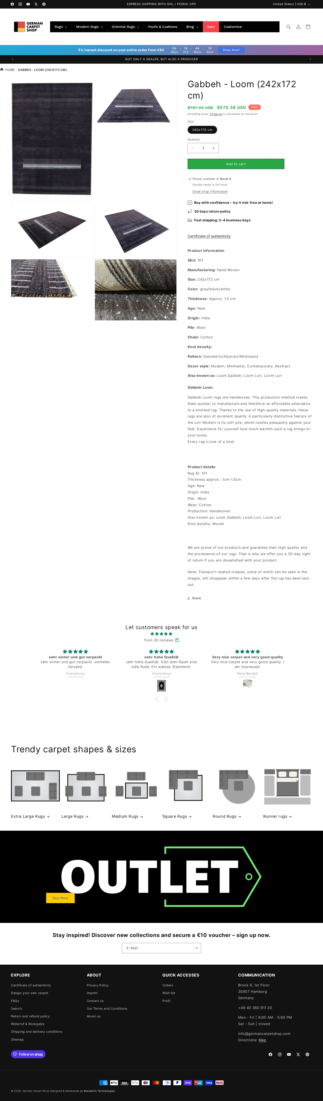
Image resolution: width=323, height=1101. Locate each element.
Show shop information (210, 191)
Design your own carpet (29, 993)
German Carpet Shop (36, 1090)
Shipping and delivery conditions (36, 1031)
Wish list (168, 993)
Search (16, 1008)
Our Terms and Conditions (107, 1008)
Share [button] (196, 598)
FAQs (15, 1001)
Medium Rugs (125, 816)
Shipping (216, 114)
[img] (161, 634)
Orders (167, 985)
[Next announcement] (310, 59)
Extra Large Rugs (28, 816)
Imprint (92, 993)
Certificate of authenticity (209, 236)
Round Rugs (224, 816)
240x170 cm (202, 130)
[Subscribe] (196, 948)
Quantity (194, 139)
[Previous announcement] (12, 59)
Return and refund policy (30, 1016)
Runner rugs (275, 816)
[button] (289, 27)
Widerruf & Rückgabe (27, 1024)
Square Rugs (174, 816)
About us (94, 1016)
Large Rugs (73, 816)
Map (262, 1040)
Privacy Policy (98, 985)
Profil (166, 1001)
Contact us (95, 1001)
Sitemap (17, 1039)
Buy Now (60, 898)
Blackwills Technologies (99, 1090)
